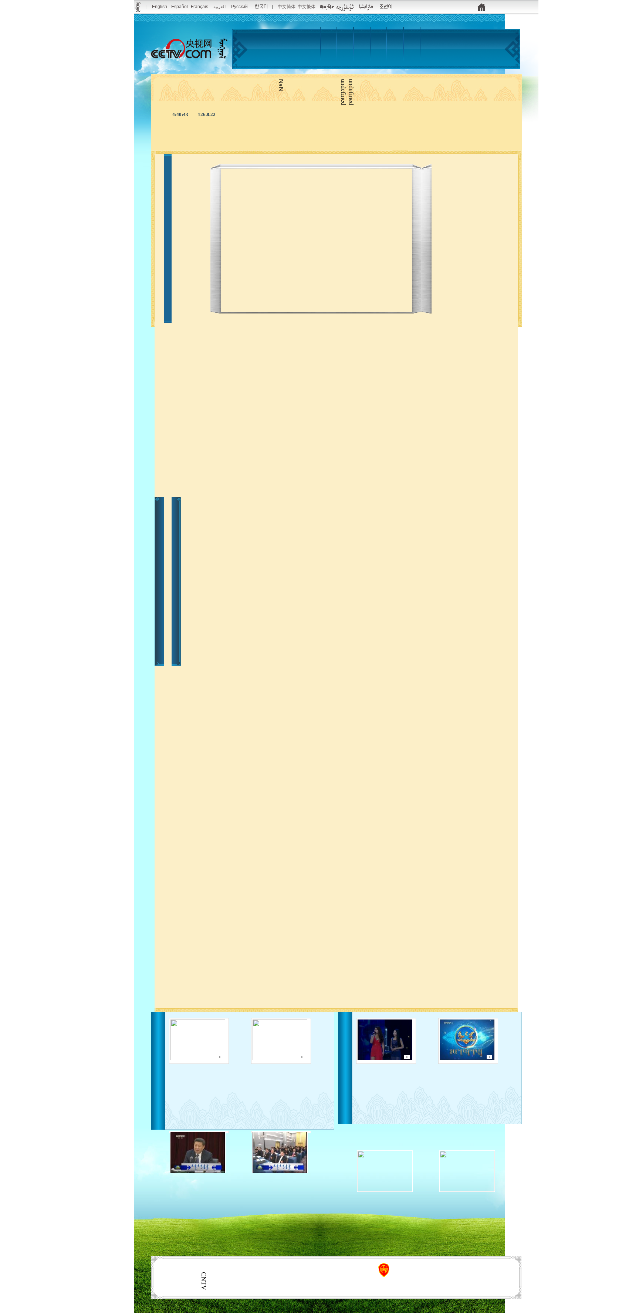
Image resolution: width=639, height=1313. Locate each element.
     (236, 1073)
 (391, 60)
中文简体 (286, 6)
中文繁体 (306, 6)
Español (179, 6)
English (159, 6)
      (506, 1082)
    (424, 1076)
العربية (219, 6)
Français (199, 6)
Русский (239, 6)
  (365, 64)
